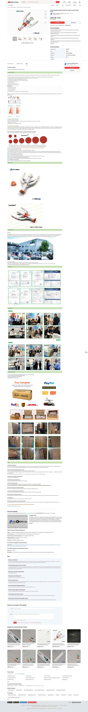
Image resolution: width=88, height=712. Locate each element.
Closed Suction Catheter (34, 544)
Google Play (16, 702)
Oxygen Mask (17, 546)
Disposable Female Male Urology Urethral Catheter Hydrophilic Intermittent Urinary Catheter (13, 644)
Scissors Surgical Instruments (39, 690)
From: (12, 608)
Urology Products (28, 675)
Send (15, 622)
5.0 (68, 64)
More (8, 699)
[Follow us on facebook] (72, 702)
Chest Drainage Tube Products (67, 675)
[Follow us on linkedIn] (80, 702)
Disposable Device (50, 694)
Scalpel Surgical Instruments (61, 690)
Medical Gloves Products (29, 679)
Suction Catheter (27, 544)
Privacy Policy (60, 708)
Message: (11, 614)
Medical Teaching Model (56, 544)
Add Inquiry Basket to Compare (27, 42)
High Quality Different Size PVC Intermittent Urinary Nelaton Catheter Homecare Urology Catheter (73, 665)
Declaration (54, 708)
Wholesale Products (44, 705)
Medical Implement (20, 7)
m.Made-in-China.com (46, 706)
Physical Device (76, 694)
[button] (69, 2)
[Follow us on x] (74, 702)
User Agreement (49, 708)
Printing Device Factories (42, 694)
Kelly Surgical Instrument (50, 690)
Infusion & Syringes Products (30, 677)
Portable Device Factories (22, 694)
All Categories (11, 5)
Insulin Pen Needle (48, 544)
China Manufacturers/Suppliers (36, 705)
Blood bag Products (65, 677)
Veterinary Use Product (11, 675)
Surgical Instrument (27, 7)
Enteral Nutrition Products (11, 677)
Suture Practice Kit (23, 546)
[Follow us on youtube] (77, 702)
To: (12, 611)
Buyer (57, 5)
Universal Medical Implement (28, 690)
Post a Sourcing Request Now (35, 622)
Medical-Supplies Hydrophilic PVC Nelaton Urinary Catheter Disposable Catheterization (14, 665)
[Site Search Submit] (58, 2)
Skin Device (57, 694)
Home (8, 7)
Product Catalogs (22, 673)
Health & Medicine (13, 7)
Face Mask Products (10, 679)
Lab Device (70, 694)
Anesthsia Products (47, 675)
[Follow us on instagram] (75, 702)
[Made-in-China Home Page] (12, 2)
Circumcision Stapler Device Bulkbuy (14, 697)
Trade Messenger (23, 702)
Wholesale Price (50, 705)
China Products (28, 705)
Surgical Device (63, 694)
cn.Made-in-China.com (54, 706)
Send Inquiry (57, 22)
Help (62, 5)
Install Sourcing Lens (32, 702)
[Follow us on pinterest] (78, 702)
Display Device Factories (32, 694)
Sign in (80, 2)
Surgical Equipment (11, 690)
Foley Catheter (15, 544)
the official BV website (31, 513)
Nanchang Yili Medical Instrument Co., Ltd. (59, 13)
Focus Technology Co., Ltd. (37, 708)
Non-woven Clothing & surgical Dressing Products (52, 677)
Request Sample (68, 25)
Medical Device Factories (12, 694)
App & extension (68, 5)
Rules (80, 5)
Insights (65, 705)
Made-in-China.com (39, 706)
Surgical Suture (64, 679)
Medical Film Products (47, 679)
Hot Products (23, 705)
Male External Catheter (11, 546)
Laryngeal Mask (21, 544)
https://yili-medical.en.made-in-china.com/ (14, 506)
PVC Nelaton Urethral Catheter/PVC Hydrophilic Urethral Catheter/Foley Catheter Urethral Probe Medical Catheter (28, 665)
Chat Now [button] (74, 22)
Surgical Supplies (19, 690)
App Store (10, 702)
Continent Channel (55, 705)
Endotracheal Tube (42, 544)
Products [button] (23, 2)
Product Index (61, 705)
